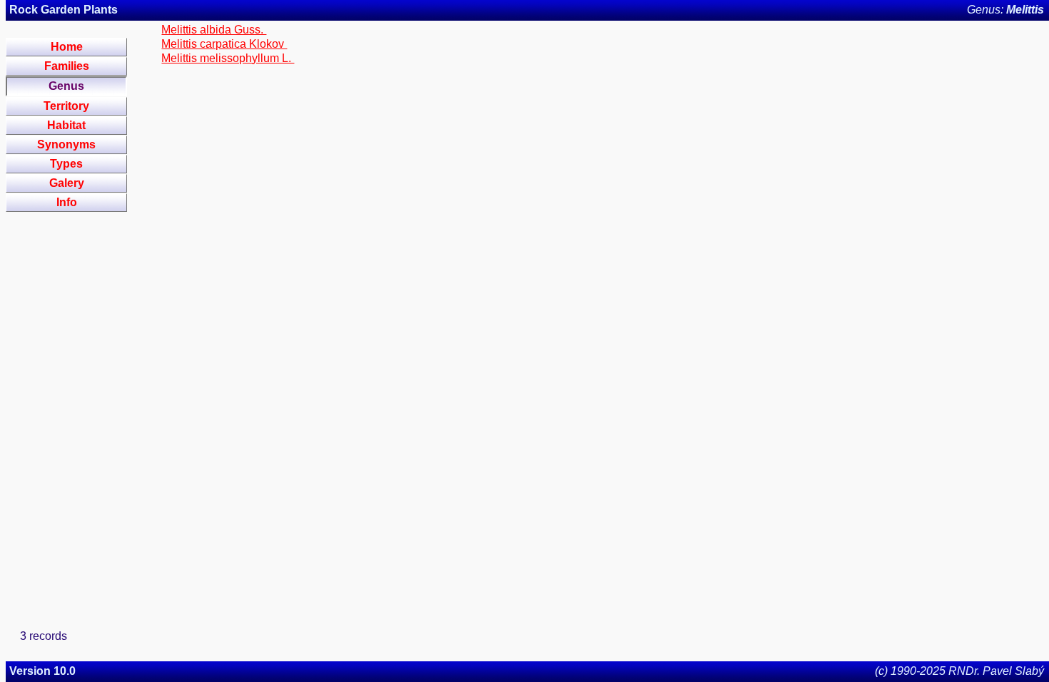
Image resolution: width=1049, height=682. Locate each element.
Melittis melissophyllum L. (227, 58)
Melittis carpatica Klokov (224, 44)
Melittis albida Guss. (213, 30)
